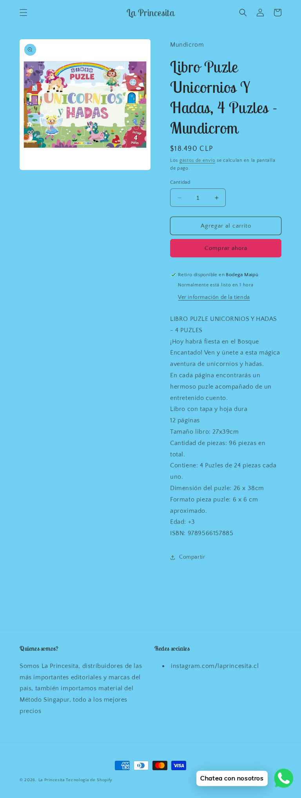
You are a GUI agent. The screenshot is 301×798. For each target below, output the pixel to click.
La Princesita (51, 780)
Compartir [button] (192, 557)
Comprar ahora (226, 248)
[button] (23, 12)
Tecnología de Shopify (89, 780)
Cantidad (180, 182)
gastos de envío (198, 160)
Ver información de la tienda (214, 297)
